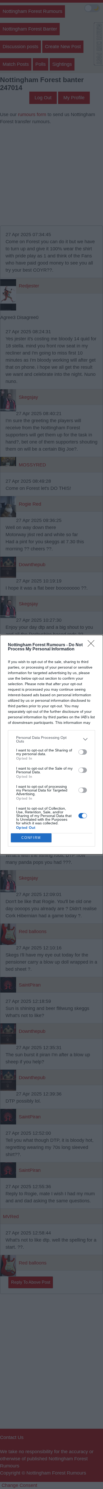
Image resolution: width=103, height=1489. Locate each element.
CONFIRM (31, 838)
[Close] (93, 645)
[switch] (82, 752)
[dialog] (51, 744)
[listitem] (51, 739)
